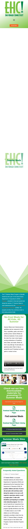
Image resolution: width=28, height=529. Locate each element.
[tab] (14, 402)
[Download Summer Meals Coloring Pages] (14, 420)
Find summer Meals (14, 416)
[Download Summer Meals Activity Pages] (14, 408)
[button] (14, 20)
